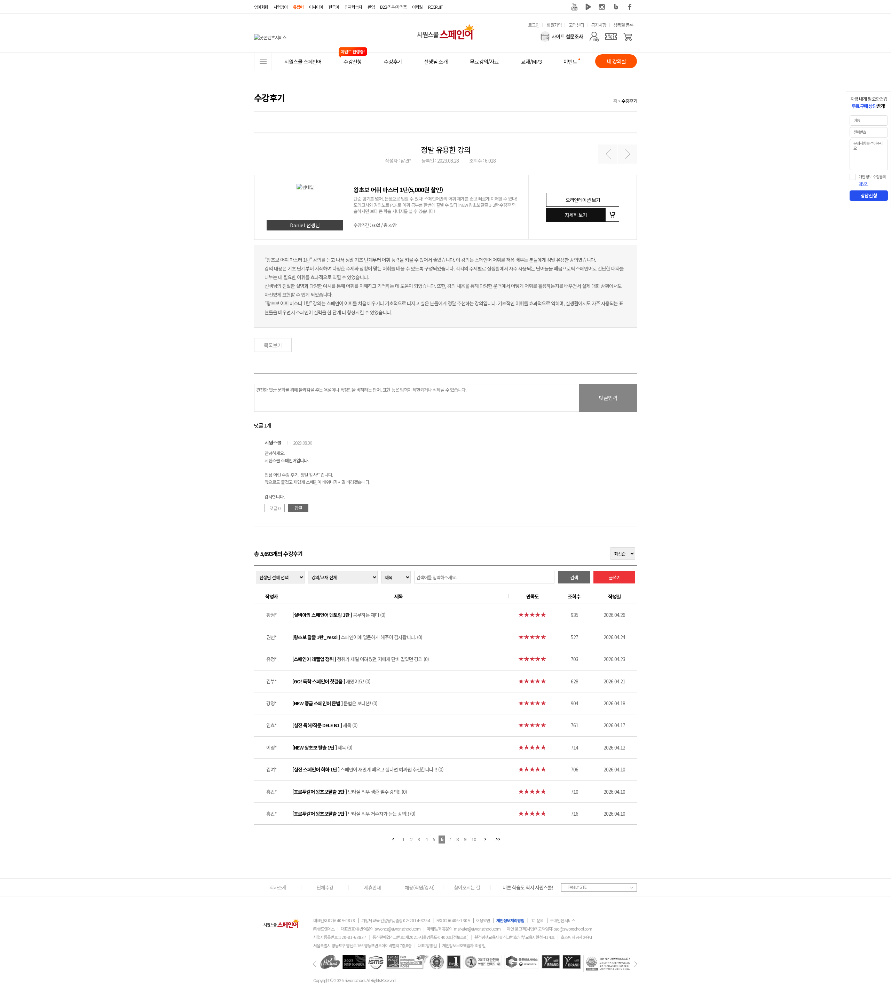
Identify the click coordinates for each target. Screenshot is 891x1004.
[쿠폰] (611, 36)
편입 (371, 7)
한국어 (334, 7)
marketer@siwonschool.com (477, 929)
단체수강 (325, 887)
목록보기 (273, 345)
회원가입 (554, 25)
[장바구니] (627, 36)
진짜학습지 (353, 7)
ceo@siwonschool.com (572, 929)
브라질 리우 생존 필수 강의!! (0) (349, 791)
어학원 (417, 7)
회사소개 (277, 887)
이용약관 (483, 920)
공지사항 (598, 25)
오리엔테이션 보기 (583, 199)
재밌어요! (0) (331, 681)
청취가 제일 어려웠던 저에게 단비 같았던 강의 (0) (360, 659)
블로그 (616, 7)
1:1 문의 (537, 920)
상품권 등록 (623, 25)
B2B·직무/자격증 (393, 7)
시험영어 (280, 7)
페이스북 (630, 7)
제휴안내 (372, 887)
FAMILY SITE (577, 887)
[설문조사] (561, 36)
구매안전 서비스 (562, 920)
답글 (298, 507)
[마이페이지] (594, 36)
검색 (574, 577)
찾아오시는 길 (467, 887)
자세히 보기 (576, 214)
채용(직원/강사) (419, 887)
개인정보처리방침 (510, 920)
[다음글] (627, 154)
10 (474, 839)
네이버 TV (588, 7)
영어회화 (261, 7)
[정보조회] (460, 937)
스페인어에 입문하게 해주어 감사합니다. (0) (357, 637)
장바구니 (612, 215)
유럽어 (298, 7)
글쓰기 (614, 577)
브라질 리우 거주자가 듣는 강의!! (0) (353, 813)
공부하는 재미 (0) (338, 614)
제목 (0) (324, 725)
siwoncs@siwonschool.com (397, 929)
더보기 (863, 183)
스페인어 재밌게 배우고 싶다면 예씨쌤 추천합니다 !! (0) (367, 769)
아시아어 (316, 7)
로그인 (533, 25)
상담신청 (869, 195)
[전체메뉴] (262, 61)
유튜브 (574, 7)
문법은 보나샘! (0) (334, 703)
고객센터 (576, 25)
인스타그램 (602, 7)
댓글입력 (608, 397)
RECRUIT (435, 7)
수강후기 (629, 100)
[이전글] (607, 154)
